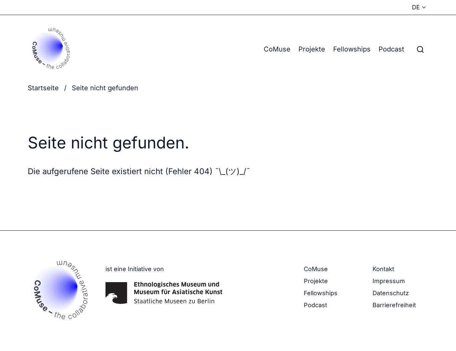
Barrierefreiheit (394, 305)
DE (416, 7)
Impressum (389, 280)
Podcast (391, 49)
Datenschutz (391, 293)
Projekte (311, 49)
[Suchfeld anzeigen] (420, 49)
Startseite (43, 88)
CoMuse (277, 49)
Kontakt (383, 268)
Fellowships (352, 49)
